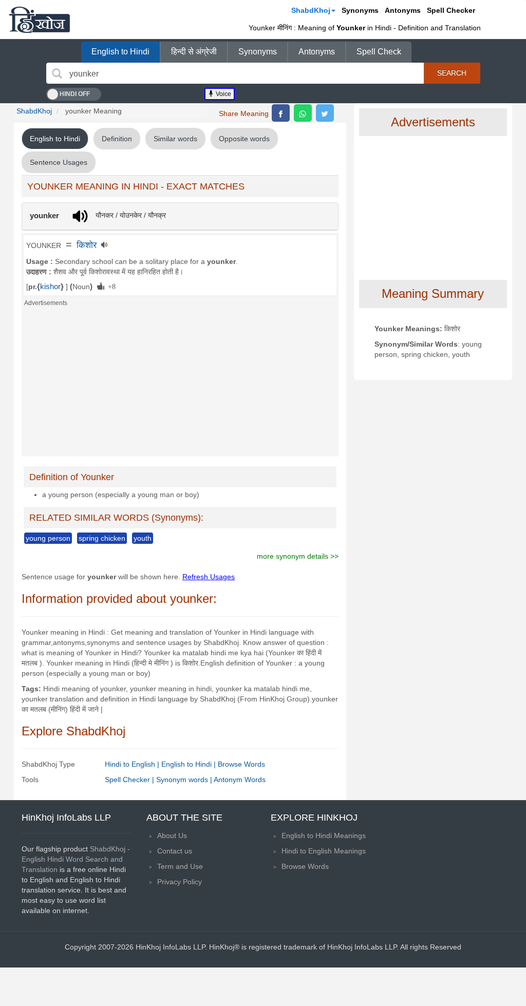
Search (451, 73)
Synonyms (360, 10)
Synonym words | (185, 779)
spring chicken (102, 538)
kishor (50, 286)
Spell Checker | (130, 779)
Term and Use (180, 866)
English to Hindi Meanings (323, 835)
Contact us (174, 851)
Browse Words (241, 764)
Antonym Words (240, 779)
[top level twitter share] (325, 113)
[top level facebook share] (281, 113)
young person (48, 538)
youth (143, 538)
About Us (172, 835)
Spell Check (378, 51)
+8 (110, 286)
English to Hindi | (189, 764)
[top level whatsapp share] (303, 113)
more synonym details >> (298, 556)
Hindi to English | (133, 764)
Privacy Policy (179, 882)
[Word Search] (57, 73)
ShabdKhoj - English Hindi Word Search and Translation (76, 859)
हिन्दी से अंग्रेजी (194, 51)
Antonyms (403, 10)
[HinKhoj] (39, 19)
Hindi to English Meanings (323, 851)
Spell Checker (451, 10)
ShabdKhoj (310, 10)
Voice (222, 94)
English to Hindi (120, 51)
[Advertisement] (180, 385)
